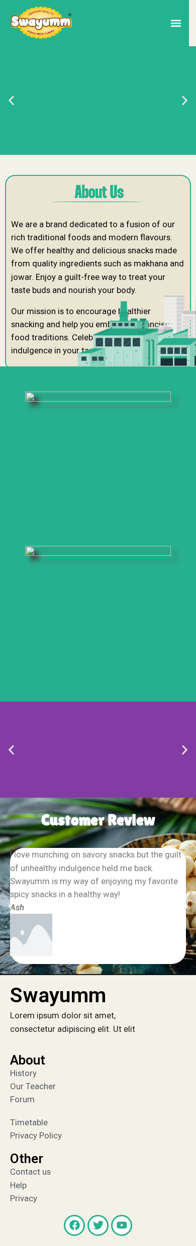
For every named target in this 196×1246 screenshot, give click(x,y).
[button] (175, 23)
